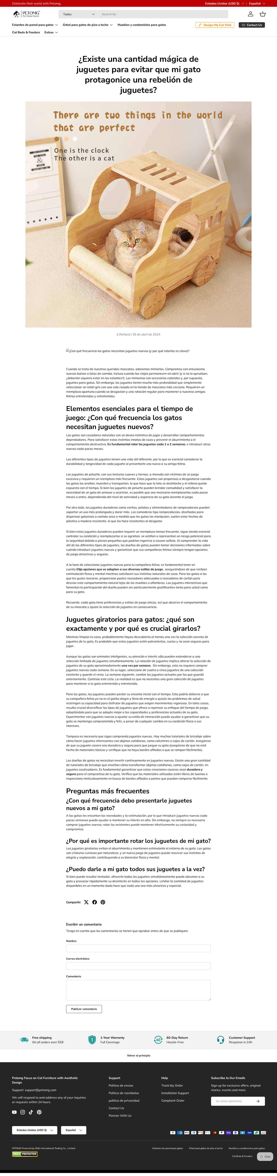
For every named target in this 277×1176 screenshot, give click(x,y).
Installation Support (175, 1093)
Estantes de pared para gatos (33, 25)
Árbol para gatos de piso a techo (85, 25)
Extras (49, 32)
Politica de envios (121, 1085)
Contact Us (116, 1108)
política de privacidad (124, 1100)
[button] (263, 14)
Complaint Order (172, 1100)
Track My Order (172, 1085)
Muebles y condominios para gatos (142, 25)
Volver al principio (138, 1055)
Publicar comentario (84, 1009)
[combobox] (143, 14)
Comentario (73, 976)
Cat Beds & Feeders (26, 32)
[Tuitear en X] (86, 902)
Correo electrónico (77, 958)
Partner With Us (120, 1115)
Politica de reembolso (124, 1093)
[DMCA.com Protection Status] (24, 1153)
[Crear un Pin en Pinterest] (103, 902)
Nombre (71, 941)
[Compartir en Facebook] (94, 902)
